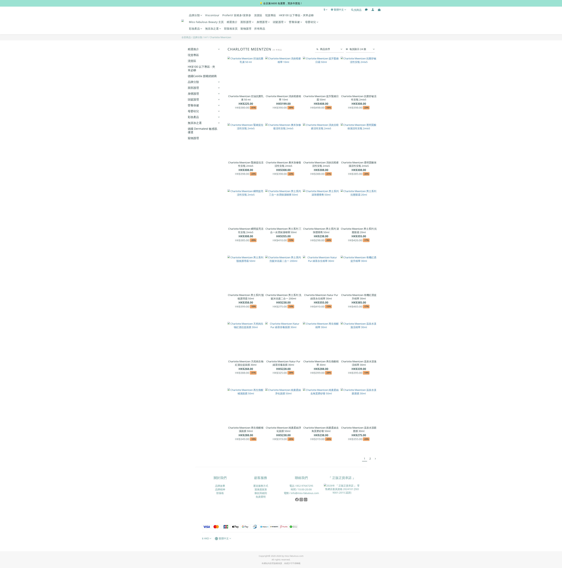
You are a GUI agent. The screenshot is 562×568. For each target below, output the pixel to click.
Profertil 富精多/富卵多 (236, 15)
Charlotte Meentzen (220, 37)
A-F (206, 37)
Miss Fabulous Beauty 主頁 (206, 22)
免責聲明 (261, 496)
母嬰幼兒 (310, 22)
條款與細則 (261, 493)
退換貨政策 (261, 489)
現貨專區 (270, 15)
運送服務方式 (260, 485)
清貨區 (258, 15)
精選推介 (232, 22)
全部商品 (186, 37)
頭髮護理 (278, 22)
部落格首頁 (231, 28)
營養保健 (294, 22)
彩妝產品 (194, 28)
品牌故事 (220, 485)
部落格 (220, 493)
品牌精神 (220, 489)
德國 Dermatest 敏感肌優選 (202, 130)
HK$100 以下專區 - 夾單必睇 (296, 15)
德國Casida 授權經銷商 (202, 76)
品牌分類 (194, 15)
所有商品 (259, 28)
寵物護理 (245, 28)
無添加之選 (212, 28)
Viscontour (212, 15)
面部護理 (245, 22)
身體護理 (262, 22)
